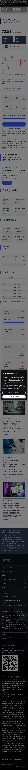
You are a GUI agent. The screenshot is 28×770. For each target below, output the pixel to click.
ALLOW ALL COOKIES (14, 396)
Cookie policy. (16, 388)
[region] (14, 385)
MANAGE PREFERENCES (14, 392)
